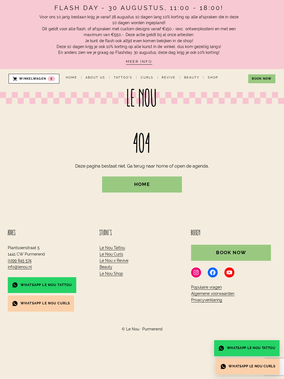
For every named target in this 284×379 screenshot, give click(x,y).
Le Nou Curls (111, 254)
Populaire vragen (206, 287)
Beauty (191, 77)
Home (71, 77)
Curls (147, 77)
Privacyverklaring (206, 300)
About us (95, 77)
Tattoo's (123, 77)
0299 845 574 (20, 260)
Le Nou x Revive (114, 260)
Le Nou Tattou (112, 248)
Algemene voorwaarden (212, 293)
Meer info (139, 61)
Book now (262, 78)
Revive (169, 77)
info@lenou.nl (20, 267)
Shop (213, 77)
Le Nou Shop (111, 273)
